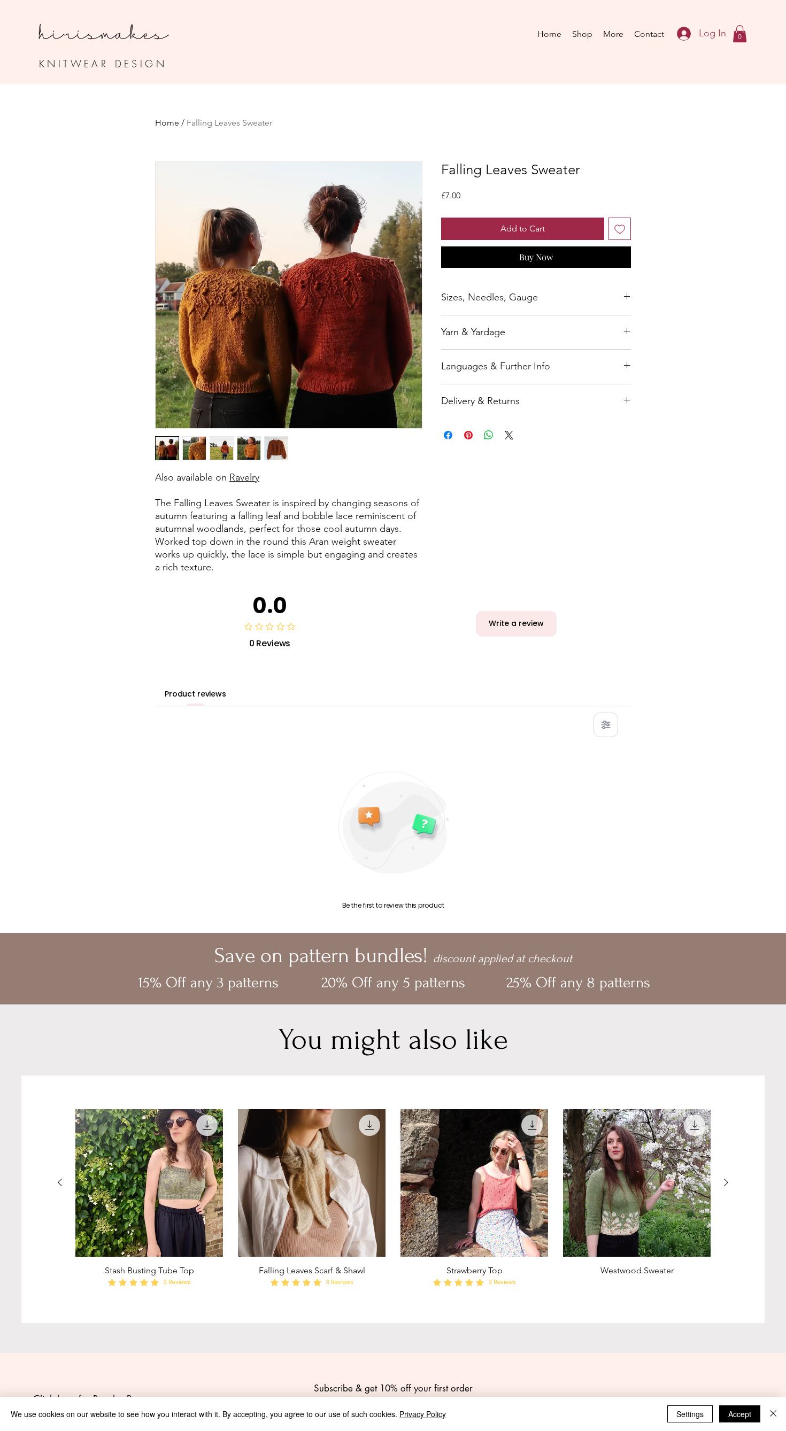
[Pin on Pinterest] (468, 435)
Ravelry (244, 477)
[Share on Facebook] (448, 435)
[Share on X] (509, 435)
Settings (690, 1414)
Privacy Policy (422, 1414)
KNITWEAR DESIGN (103, 63)
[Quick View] (149, 1183)
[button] (740, 33)
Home (167, 123)
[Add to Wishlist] (619, 229)
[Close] (773, 1413)
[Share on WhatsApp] (488, 435)
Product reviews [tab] (195, 694)
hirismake (97, 23)
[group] (393, 1199)
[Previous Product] (59, 1182)
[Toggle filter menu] (606, 725)
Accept (739, 1414)
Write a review (516, 623)
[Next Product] (726, 1182)
